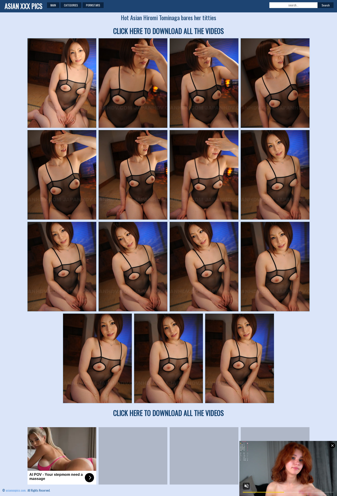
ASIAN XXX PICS (23, 6)
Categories (71, 5)
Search (326, 5)
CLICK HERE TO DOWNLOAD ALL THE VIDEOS (168, 31)
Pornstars (93, 5)
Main (53, 5)
